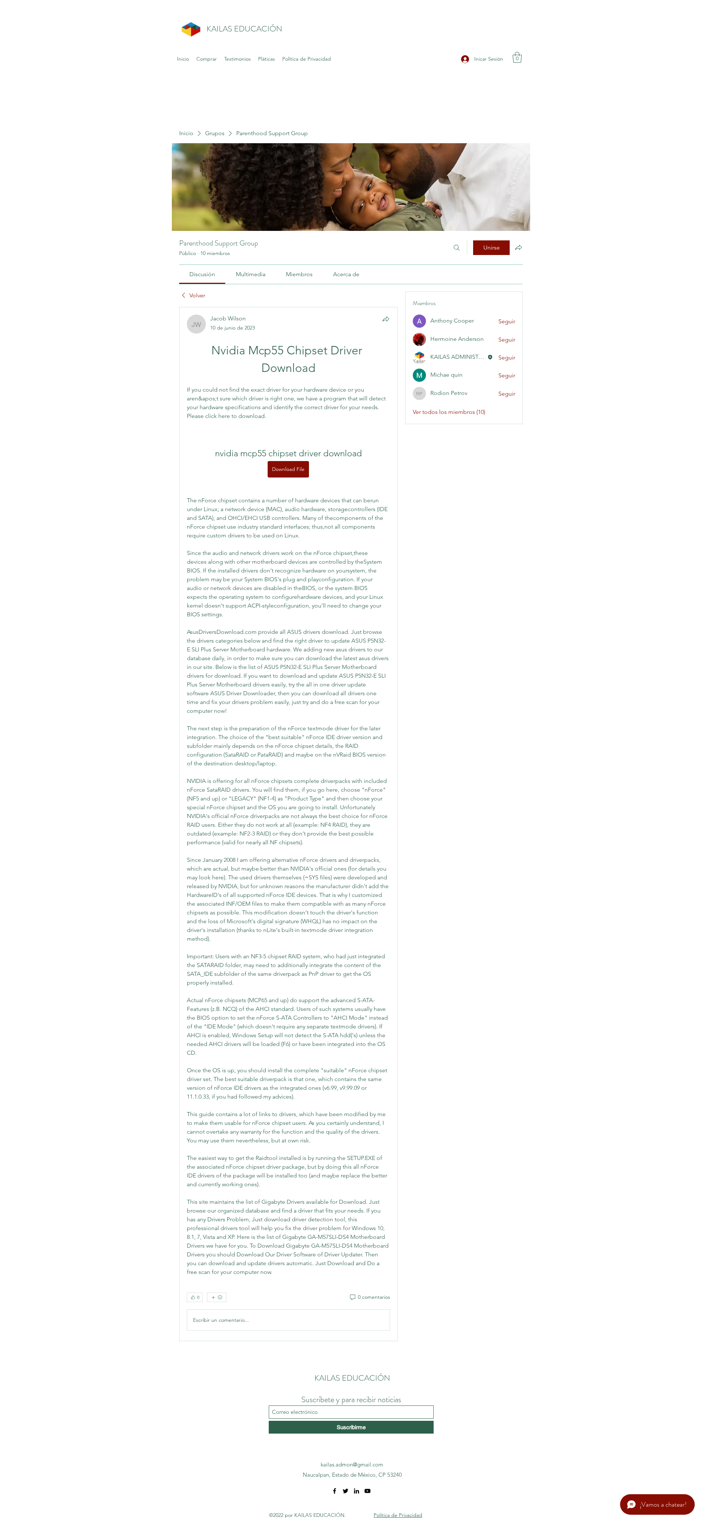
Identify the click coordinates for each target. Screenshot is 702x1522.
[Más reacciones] (216, 1297)
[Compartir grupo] (518, 247)
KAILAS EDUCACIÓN (244, 28)
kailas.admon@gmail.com (352, 1464)
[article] (288, 824)
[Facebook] (334, 1491)
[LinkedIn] (356, 1491)
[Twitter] (345, 1491)
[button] (517, 57)
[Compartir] (385, 319)
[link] (202, 274)
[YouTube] (367, 1491)
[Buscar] (456, 247)
